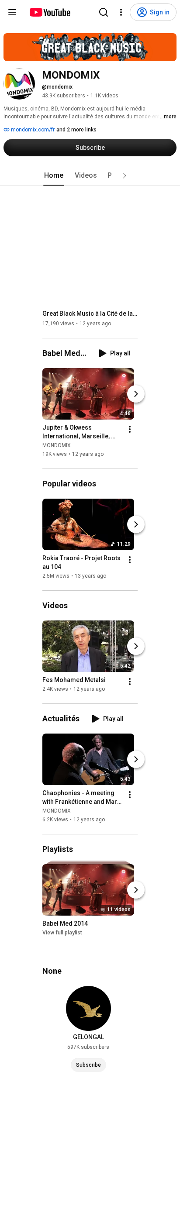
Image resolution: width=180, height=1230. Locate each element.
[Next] (136, 394)
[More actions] (129, 429)
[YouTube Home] (49, 12)
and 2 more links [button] (76, 130)
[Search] (103, 12)
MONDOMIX (56, 445)
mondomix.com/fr (32, 130)
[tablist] (90, 175)
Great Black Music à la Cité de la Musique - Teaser (90, 313)
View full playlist (62, 933)
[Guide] (12, 12)
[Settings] (121, 12)
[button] (124, 175)
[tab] (53, 175)
